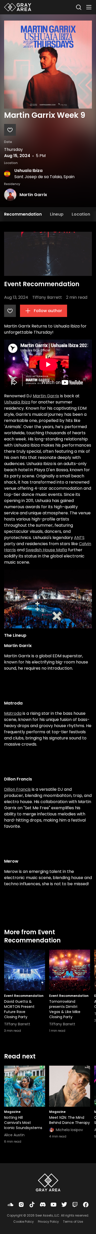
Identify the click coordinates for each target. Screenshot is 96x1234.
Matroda (13, 713)
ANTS (79, 538)
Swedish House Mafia (46, 550)
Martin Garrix (33, 195)
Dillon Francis (17, 789)
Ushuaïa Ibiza (28, 170)
